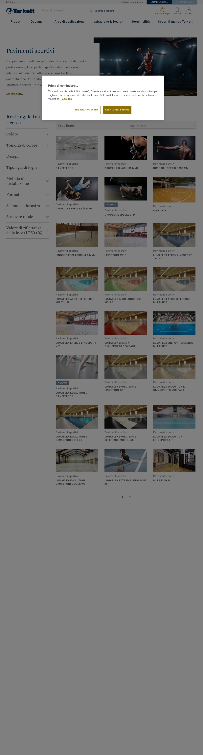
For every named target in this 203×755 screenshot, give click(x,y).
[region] (103, 98)
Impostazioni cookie (87, 109)
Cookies (67, 99)
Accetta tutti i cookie (117, 109)
